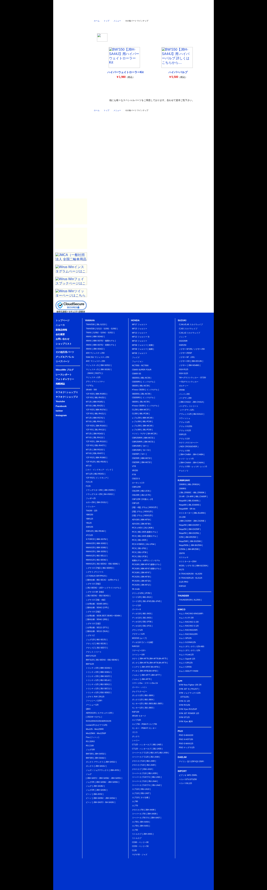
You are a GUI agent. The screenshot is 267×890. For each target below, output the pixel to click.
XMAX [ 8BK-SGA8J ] (95, 337)
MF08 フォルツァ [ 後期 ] (143, 349)
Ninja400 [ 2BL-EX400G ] (190, 505)
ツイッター (152, 26)
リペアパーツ (71, 166)
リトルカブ (136, 838)
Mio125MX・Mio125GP (96, 733)
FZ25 (88, 486)
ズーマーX (136, 609)
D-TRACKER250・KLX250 (190, 574)
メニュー (117, 21)
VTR (134, 466)
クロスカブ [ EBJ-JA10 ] (142, 769)
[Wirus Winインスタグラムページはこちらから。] (71, 271)
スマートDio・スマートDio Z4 (145, 683)
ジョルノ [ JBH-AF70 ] (142, 679)
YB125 (89, 523)
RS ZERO (90, 741)
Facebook (71, 49)
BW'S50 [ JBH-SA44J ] (96, 758)
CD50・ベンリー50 (140, 846)
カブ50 (135, 830)
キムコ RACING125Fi (188, 634)
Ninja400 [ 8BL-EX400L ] (189, 501)
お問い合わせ (182, 13)
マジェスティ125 (93, 377)
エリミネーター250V (187, 561)
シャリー (136, 740)
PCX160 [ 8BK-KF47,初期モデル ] (146, 569)
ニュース (101, 13)
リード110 (136, 605)
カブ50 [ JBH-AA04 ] (141, 822)
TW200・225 (91, 511)
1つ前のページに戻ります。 (199, 21)
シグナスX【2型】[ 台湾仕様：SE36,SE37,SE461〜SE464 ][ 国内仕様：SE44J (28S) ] (103, 615)
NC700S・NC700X (140, 365)
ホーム (96, 21)
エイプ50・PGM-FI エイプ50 (144, 724)
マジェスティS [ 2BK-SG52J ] (99, 365)
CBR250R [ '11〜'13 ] (141, 450)
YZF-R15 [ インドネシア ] (97, 478)
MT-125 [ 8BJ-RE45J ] (95, 474)
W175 (181, 570)
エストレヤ (183, 557)
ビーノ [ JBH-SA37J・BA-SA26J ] (100, 802)
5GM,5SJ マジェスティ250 (97, 357)
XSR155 (89, 527)
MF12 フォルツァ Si (140, 337)
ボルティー (183, 386)
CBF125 (135, 503)
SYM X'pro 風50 (186, 721)
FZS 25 (89, 482)
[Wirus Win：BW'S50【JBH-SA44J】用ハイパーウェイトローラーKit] (124, 67)
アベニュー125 (92, 705)
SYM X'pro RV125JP (188, 709)
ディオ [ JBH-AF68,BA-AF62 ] (145, 671)
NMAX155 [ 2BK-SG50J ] (97, 551)
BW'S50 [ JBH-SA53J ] (96, 754)
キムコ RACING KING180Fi (191, 614)
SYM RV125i (184, 705)
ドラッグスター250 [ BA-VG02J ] (100, 494)
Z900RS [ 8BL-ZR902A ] (189, 484)
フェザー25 (91, 498)
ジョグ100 (90, 750)
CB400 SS (136, 374)
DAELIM (71, 133)
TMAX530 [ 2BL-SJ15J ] (96, 324)
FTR (134, 475)
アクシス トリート (94, 652)
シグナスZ (90, 635)
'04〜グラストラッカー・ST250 (192, 378)
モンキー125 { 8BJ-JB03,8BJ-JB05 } (147, 704)
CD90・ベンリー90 (140, 842)
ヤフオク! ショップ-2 (67, 397)
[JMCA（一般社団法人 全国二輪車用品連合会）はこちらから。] (71, 259)
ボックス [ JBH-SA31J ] (96, 766)
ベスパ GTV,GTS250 (188, 779)
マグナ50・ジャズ (139, 855)
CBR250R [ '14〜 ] (140, 446)
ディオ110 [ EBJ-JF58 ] (142, 622)
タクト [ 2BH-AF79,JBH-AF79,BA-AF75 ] (150, 659)
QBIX (88, 709)
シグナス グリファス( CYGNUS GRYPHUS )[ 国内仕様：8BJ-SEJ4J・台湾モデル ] (102, 576)
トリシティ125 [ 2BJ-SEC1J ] (99, 689)
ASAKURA (71, 238)
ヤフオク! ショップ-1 (67, 392)
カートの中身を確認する (71, 22)
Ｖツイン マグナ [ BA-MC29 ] (144, 434)
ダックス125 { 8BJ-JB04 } (143, 700)
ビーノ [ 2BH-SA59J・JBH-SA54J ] (101, 798)
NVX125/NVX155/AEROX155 (98, 721)
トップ (106, 21)
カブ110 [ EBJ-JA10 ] (141, 789)
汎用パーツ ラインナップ (178, 92)
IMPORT (71, 141)
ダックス (136, 736)
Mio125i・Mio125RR (95, 729)
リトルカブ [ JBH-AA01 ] (143, 834)
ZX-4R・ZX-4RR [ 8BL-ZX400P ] (193, 497)
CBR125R (136, 487)
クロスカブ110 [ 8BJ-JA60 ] (144, 761)
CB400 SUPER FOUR (141, 370)
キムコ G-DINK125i (187, 642)
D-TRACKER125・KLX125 (190, 578)
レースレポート (71, 174)
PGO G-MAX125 (186, 744)
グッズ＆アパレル (71, 158)
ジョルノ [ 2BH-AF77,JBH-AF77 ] (146, 675)
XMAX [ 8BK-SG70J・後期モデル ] (101, 341)
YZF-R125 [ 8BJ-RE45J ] (97, 462)
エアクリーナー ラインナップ (125, 92)
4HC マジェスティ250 (95, 361)
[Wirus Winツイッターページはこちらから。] (71, 296)
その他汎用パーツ (71, 149)
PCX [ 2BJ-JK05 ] (139, 540)
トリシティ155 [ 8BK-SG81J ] (99, 672)
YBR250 (89, 515)
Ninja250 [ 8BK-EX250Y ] (190, 525)
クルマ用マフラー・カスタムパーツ (71, 203)
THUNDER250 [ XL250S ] (190, 600)
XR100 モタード (139, 716)
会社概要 (162, 13)
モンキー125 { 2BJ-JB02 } (143, 708)
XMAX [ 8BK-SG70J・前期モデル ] (101, 345)
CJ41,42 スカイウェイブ (189, 333)
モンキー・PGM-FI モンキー (144, 728)
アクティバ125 (138, 634)
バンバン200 (184, 394)
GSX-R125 (183, 369)
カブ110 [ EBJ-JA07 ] (141, 793)
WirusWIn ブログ (65, 369)
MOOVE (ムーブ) (139, 638)
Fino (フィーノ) (92, 737)
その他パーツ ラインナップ (160, 92)
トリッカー (90, 507)
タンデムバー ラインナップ (143, 92)
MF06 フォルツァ (139, 353)
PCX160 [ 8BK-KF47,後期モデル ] (146, 564)
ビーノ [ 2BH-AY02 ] (94, 794)
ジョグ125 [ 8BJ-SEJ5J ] (96, 640)
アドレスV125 (185, 430)
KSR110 (182, 586)
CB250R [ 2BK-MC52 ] (142, 462)
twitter (59, 410)
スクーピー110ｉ (139, 650)
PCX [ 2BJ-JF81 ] (139, 548)
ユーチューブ (135, 26)
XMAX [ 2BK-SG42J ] (95, 349)
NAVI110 (135, 646)
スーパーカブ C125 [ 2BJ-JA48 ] (146, 757)
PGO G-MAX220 (186, 735)
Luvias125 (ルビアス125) (96, 725)
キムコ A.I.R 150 (186, 618)
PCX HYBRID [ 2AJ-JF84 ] (144, 544)
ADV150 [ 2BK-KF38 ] (141, 524)
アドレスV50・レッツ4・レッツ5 (193, 467)
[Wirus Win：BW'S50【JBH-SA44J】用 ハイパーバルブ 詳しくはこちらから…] (177, 67)
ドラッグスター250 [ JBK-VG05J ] (100, 490)
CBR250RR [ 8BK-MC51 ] (143, 438)
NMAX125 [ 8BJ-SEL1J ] (96, 556)
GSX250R (183, 341)
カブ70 (135, 806)
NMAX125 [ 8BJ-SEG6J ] (97, 560)
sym (71, 116)
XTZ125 (89, 535)
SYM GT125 (184, 717)
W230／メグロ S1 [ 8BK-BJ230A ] (193, 566)
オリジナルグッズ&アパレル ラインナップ (195, 92)
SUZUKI (71, 83)
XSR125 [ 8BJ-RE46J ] (96, 531)
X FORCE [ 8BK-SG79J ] (97, 539)
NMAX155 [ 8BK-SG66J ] (97, 548)
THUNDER (71, 99)
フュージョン (137, 361)
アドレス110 (184, 439)
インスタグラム (185, 26)
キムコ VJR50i (185, 667)
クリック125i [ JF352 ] (142, 593)
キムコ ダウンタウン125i (189, 650)
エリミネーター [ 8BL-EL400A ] (192, 513)
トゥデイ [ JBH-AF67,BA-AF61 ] (146, 667)
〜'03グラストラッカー (188, 382)
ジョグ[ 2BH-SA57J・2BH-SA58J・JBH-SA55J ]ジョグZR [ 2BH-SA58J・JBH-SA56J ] (104, 778)
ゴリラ (135, 732)
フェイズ (136, 357)
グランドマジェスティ (95, 382)
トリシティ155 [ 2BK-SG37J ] (99, 676)
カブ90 (135, 801)
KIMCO (181, 609)
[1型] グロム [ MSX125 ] (142, 515)
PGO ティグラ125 (186, 747)
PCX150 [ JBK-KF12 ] (141, 585)
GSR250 (182, 345)
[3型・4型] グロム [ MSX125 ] (145, 507)
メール (202, 26)
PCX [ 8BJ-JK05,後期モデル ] (144, 532)
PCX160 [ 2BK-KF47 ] (141, 573)
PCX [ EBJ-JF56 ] (140, 552)
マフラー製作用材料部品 (71, 211)
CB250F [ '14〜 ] (139, 454)
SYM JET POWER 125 (189, 713)
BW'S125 (90, 664)
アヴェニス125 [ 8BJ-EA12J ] (191, 414)
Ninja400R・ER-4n (187, 509)
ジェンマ (182, 337)
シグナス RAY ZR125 (95, 697)
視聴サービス (71, 58)
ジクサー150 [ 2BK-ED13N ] (191, 361)
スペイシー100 (138, 655)
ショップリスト (203, 13)
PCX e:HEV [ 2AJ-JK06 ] (143, 528)
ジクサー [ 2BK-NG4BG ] (189, 365)
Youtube (60, 401)
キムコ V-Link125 (186, 655)
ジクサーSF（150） (187, 357)
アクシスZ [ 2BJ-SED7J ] (97, 648)
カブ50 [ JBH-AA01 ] (141, 826)
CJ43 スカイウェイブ (188, 329)
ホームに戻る (62, 13)
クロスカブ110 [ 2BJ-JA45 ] (144, 765)
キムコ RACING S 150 (189, 622)
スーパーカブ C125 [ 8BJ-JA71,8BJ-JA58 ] (150, 753)
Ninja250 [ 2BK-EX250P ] (190, 529)
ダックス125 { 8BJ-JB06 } (143, 695)
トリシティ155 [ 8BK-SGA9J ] (99, 668)
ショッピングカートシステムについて (71, 29)
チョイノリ (183, 471)
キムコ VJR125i (186, 663)
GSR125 (182, 434)
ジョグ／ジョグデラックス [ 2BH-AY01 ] (103, 770)
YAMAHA (71, 66)
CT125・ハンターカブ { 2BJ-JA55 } (147, 749)
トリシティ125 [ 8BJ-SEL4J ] (98, 680)
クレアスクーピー (139, 691)
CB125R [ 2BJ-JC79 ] (141, 495)
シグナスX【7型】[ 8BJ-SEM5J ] (100, 568)
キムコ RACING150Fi (188, 630)
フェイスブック (168, 26)
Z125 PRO (183, 582)
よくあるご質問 (141, 13)
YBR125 (89, 519)
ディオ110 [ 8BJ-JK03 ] (142, 614)
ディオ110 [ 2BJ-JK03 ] (142, 618)
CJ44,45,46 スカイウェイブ (191, 324)
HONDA (71, 74)
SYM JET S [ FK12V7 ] (189, 689)
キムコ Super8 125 (187, 659)
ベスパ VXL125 (185, 783)
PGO (71, 124)
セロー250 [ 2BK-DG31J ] (97, 502)
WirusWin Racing (71, 220)
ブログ (71, 41)
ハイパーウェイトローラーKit (125, 72)
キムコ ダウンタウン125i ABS (191, 646)
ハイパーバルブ (178, 72)
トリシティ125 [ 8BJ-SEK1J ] (98, 684)
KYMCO (71, 108)
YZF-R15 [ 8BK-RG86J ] (96, 458)
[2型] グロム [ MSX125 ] (142, 512)
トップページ (81, 13)
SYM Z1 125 (184, 701)
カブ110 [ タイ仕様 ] (141, 797)
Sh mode (136, 589)
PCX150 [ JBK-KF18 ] (141, 581)
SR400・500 (91, 390)
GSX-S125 (183, 373)
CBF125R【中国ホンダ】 (143, 499)
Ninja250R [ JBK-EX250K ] (190, 541)
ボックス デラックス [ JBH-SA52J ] (101, 762)
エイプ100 (136, 720)
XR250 (135, 470)
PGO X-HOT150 (186, 739)
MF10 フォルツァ (139, 341)
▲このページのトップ (200, 887)
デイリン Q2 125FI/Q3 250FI (191, 761)
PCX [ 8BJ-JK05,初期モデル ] (144, 536)
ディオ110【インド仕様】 (143, 642)
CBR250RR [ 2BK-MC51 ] (143, 442)
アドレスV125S (185, 426)
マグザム (89, 385)
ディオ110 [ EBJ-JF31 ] (142, 626)
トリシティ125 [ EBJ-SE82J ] (98, 693)
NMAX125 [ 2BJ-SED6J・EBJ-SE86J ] (103, 564)
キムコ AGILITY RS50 (188, 671)
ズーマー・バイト (139, 687)
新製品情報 (121, 13)
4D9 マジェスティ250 (95, 353)
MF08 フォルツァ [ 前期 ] (143, 345)
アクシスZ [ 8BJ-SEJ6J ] (96, 644)
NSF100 (135, 712)
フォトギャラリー (71, 182)
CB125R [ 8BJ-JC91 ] (141, 491)
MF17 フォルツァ (139, 324)
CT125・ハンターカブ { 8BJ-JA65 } (147, 745)
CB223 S (136, 479)
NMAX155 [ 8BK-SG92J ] (97, 543)
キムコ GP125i (185, 638)
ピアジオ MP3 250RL (188, 775)
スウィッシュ (184, 418)
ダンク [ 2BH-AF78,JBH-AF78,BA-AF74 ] (150, 663)
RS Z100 (90, 746)
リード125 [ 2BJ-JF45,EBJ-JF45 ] (146, 601)
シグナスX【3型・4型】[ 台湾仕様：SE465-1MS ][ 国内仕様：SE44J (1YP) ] (97, 604)
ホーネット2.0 (138, 483)
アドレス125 (184, 422)
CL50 (134, 850)
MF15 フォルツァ (139, 329)
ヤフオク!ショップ (102, 26)
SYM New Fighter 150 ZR (190, 685)
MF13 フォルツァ (139, 333)
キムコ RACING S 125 (189, 626)
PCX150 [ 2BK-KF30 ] (141, 577)
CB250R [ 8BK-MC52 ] (142, 458)
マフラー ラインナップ (108, 92)
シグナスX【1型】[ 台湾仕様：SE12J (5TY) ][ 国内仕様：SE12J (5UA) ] (97, 627)
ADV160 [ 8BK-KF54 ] (141, 520)
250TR (182, 553)
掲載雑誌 (71, 191)
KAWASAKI (71, 91)
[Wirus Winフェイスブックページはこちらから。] (71, 284)
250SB (182, 390)
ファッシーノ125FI (94, 701)
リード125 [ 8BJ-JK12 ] (142, 597)
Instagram (61, 415)
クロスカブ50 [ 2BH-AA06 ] (144, 810)
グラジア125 (137, 630)
